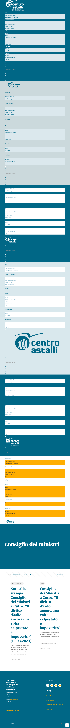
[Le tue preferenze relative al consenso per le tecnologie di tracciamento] (67, 725)
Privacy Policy (50, 695)
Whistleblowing (50, 700)
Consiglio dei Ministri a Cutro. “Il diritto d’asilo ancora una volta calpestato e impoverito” (50, 608)
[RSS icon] (61, 724)
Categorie (17, 574)
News (42, 583)
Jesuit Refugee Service (12, 710)
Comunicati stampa (17, 583)
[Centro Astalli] (15, 10)
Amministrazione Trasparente (54, 704)
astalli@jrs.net (14, 699)
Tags (25, 574)
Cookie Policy (49, 709)
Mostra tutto (59, 574)
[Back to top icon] (58, 724)
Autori (32, 574)
